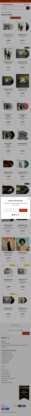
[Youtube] (14, 215)
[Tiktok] (18, 215)
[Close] (28, 199)
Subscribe (23, 210)
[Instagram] (16, 215)
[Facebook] (12, 215)
